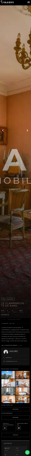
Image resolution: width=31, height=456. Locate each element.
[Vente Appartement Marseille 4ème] (15, 161)
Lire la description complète (9, 345)
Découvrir (15, 409)
